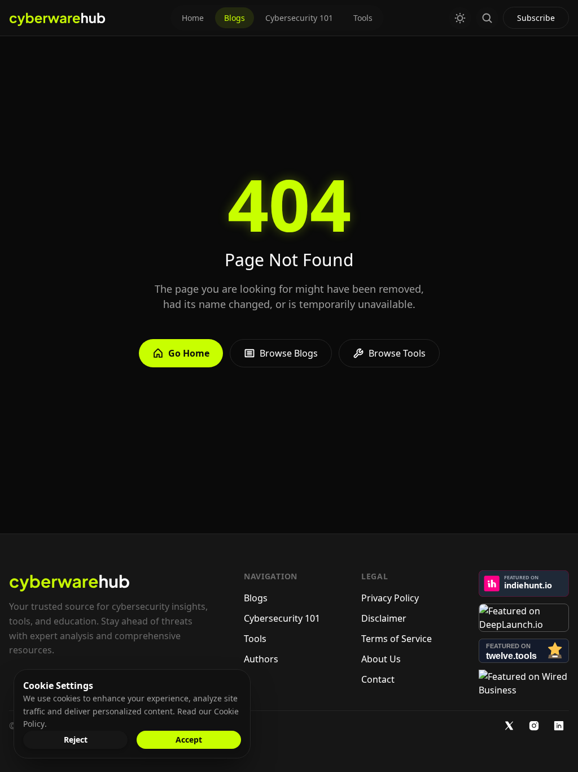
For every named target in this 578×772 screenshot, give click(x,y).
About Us (381, 659)
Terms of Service (396, 638)
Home (193, 17)
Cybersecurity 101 (299, 17)
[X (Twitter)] (509, 725)
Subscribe (536, 17)
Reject (75, 739)
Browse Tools (397, 353)
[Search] (487, 18)
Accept (189, 739)
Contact (378, 679)
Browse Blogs (289, 353)
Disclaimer (383, 618)
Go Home (188, 353)
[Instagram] (534, 725)
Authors (261, 659)
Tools (363, 17)
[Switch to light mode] (460, 18)
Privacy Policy (390, 598)
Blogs (234, 17)
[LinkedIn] (559, 725)
